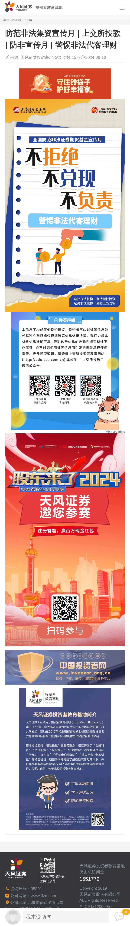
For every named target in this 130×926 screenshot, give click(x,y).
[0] (119, 916)
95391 (36, 889)
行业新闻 (28, 20)
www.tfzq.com (43, 895)
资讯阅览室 (16, 20)
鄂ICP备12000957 (95, 906)
